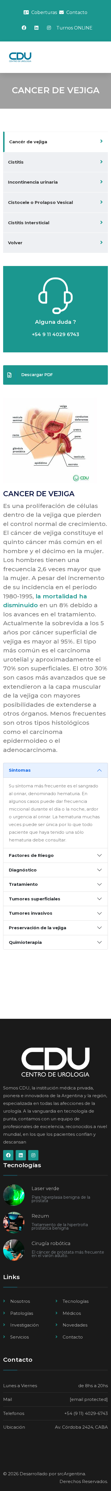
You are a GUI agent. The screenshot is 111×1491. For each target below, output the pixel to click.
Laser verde (45, 1188)
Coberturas (43, 12)
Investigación (24, 1325)
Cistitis (16, 162)
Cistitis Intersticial (28, 222)
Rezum (40, 1216)
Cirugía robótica (51, 1243)
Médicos (72, 1313)
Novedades (75, 1325)
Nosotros (20, 1301)
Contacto (76, 12)
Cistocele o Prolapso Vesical (40, 202)
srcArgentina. (71, 1473)
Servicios (19, 1337)
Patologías (21, 1313)
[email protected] (89, 1399)
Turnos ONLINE (74, 28)
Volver (15, 242)
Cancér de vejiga (28, 141)
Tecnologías (76, 1301)
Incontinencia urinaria (33, 182)
